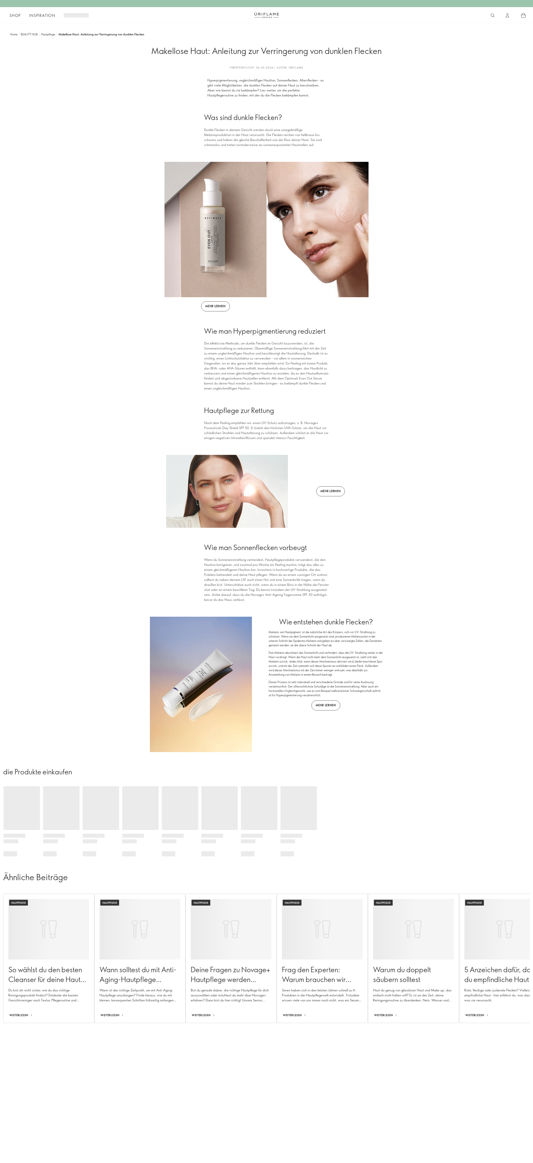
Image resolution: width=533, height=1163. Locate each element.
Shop (15, 15)
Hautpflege (48, 34)
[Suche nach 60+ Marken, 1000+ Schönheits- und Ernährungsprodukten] (492, 15)
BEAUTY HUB (29, 34)
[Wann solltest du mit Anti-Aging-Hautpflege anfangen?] (140, 958)
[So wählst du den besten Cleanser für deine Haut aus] (48, 958)
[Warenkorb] (523, 15)
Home (13, 34)
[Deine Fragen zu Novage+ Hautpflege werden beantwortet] (231, 958)
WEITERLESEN (18, 1015)
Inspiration (42, 15)
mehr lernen (215, 306)
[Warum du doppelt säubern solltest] (413, 958)
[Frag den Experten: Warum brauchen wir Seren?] (322, 958)
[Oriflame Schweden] (266, 15)
